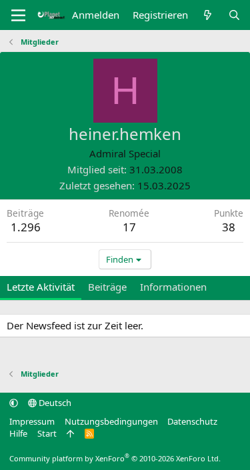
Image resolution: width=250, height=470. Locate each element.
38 (228, 227)
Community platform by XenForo (115, 458)
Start (47, 433)
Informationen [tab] (173, 286)
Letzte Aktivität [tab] (41, 286)
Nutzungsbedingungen (111, 421)
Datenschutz (192, 421)
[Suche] (234, 15)
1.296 (26, 227)
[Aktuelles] (208, 15)
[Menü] (18, 15)
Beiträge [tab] (107, 286)
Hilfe (18, 433)
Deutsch (54, 403)
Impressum (32, 421)
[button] (14, 402)
